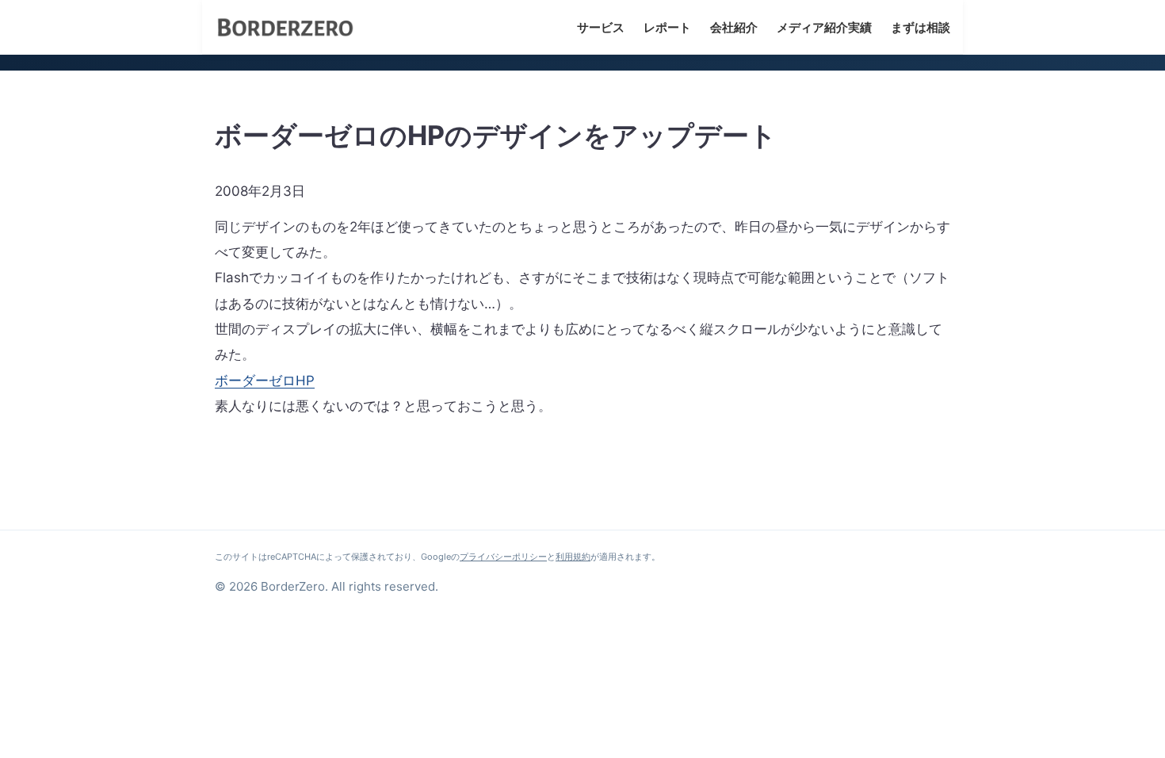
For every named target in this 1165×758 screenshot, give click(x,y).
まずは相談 (920, 27)
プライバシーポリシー (503, 556)
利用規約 (573, 556)
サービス (601, 27)
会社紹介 (734, 27)
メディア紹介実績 (824, 27)
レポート (667, 27)
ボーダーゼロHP (265, 381)
